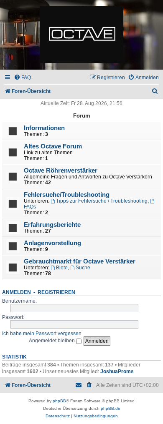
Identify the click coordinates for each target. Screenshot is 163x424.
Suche (83, 268)
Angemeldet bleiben (52, 341)
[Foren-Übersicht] (81, 35)
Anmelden (16, 292)
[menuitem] (22, 77)
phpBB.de (110, 408)
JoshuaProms (117, 371)
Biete (62, 268)
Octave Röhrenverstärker (60, 170)
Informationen (44, 128)
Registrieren (56, 292)
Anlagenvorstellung (52, 243)
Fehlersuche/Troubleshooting (67, 194)
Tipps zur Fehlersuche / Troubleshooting (102, 201)
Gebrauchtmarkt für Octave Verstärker (79, 261)
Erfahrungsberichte (52, 224)
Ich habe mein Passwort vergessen (42, 333)
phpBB (59, 401)
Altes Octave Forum (53, 146)
